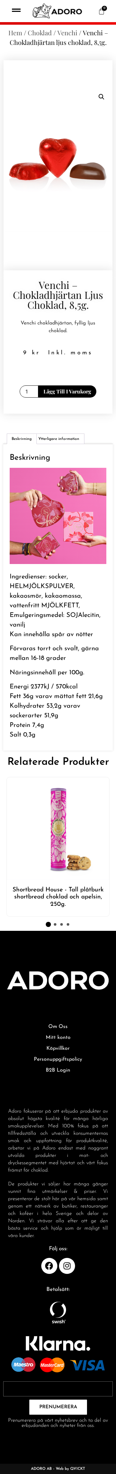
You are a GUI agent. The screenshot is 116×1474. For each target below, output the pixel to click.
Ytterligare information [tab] (58, 439)
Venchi (67, 32)
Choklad (40, 32)
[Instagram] (67, 1266)
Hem (15, 32)
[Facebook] (49, 1266)
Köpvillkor (58, 1048)
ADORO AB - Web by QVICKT (58, 1469)
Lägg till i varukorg (67, 391)
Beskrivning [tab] (22, 439)
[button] (101, 97)
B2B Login (58, 1070)
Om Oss (58, 1026)
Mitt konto (58, 1037)
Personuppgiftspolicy (58, 1059)
